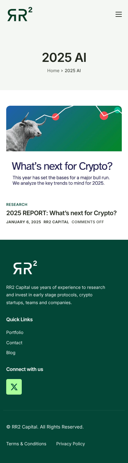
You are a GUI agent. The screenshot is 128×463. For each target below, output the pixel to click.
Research (16, 204)
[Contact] (64, 343)
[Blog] (64, 353)
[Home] (20, 14)
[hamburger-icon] (119, 14)
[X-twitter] (14, 387)
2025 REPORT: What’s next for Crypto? (61, 213)
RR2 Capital (56, 222)
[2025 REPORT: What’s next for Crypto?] (64, 150)
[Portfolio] (64, 332)
